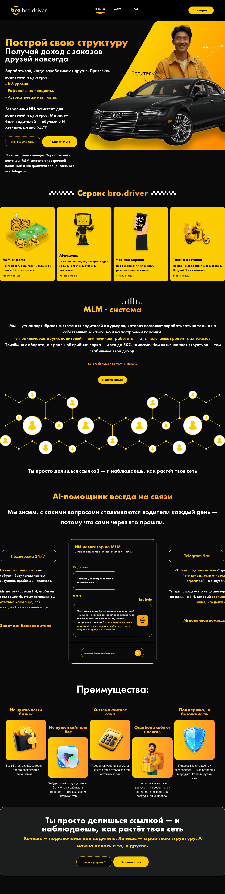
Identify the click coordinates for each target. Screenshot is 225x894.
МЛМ (117, 9)
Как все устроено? (22, 141)
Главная (100, 9)
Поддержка (201, 10)
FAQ (135, 9)
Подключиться (60, 142)
